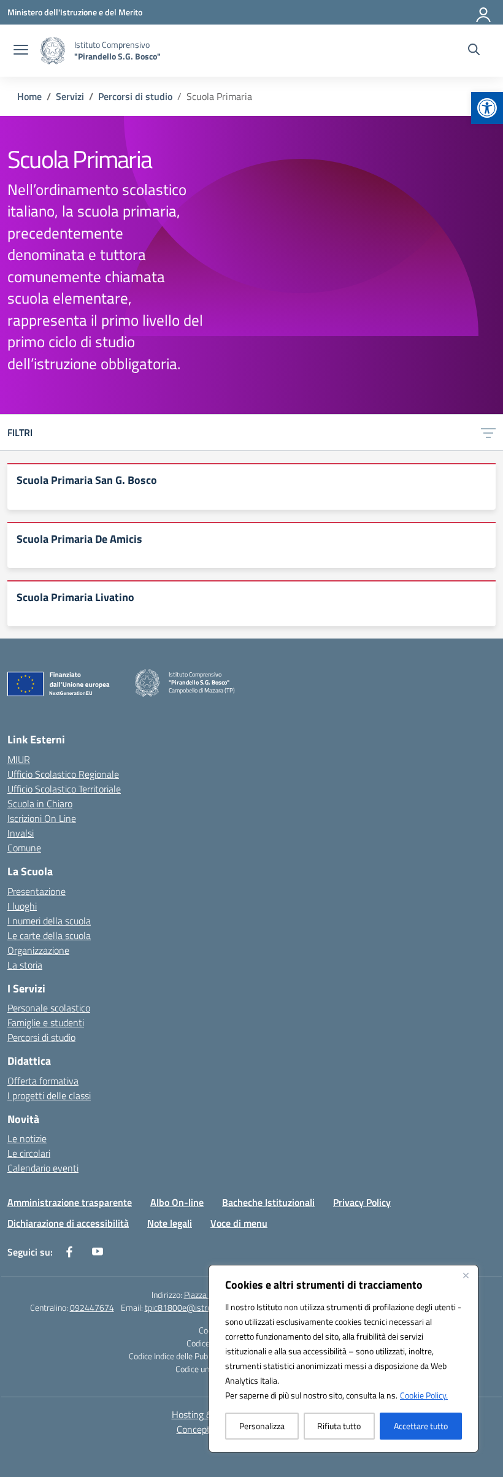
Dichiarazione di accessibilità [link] (68, 1223)
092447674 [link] (92, 1307)
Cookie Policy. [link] (424, 1395)
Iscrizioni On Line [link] (41, 818)
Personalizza (262, 1425)
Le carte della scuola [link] (49, 935)
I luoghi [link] (22, 906)
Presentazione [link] (36, 891)
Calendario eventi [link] (43, 1167)
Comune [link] (24, 847)
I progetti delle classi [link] (49, 1095)
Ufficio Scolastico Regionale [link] (63, 774)
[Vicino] (465, 1275)
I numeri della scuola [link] (49, 920)
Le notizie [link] (27, 1138)
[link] (487, 108)
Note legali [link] (169, 1223)
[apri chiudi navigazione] (20, 51)
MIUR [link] (18, 759)
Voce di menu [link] (238, 1223)
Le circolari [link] (28, 1153)
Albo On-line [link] (177, 1202)
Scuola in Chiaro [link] (39, 803)
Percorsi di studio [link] (41, 1037)
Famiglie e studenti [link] (45, 1022)
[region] (343, 1358)
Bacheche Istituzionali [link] (268, 1202)
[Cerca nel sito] (473, 51)
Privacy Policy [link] (362, 1202)
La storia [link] (24, 964)
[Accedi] (484, 12)
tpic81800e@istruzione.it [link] (191, 1307)
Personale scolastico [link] (48, 1007)
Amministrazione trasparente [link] (69, 1202)
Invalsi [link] (20, 833)
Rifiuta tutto (339, 1425)
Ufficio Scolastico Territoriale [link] (64, 788)
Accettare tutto (421, 1425)
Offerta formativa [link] (43, 1080)
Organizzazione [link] (38, 950)
